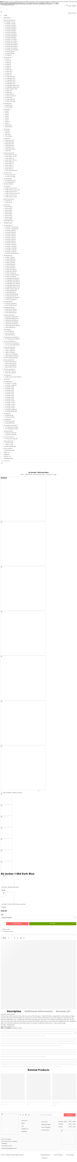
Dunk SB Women (8, 301)
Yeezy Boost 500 (9, 145)
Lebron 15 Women (10, 349)
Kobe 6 (7, 114)
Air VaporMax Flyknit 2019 (12, 87)
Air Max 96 (8, 66)
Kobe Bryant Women (9, 307)
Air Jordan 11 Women (10, 246)
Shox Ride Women (10, 335)
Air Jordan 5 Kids (9, 392)
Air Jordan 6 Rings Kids (11, 409)
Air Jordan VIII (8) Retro (11, 36)
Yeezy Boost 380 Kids (10, 434)
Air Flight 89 (8, 55)
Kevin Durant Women (9, 369)
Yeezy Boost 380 (9, 142)
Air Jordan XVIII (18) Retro (11, 50)
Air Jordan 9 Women (10, 242)
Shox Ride (7, 134)
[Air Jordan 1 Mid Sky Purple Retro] (2, 880)
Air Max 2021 (8, 71)
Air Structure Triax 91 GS (11, 295)
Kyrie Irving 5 (8, 212)
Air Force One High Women (12, 345)
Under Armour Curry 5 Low (12, 189)
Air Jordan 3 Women (10, 232)
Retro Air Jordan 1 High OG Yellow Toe (13, 1102)
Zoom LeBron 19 (9, 158)
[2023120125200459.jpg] (38, 722)
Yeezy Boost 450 (9, 143)
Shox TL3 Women (9, 333)
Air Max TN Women (10, 259)
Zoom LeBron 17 (9, 163)
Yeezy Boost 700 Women (11, 324)
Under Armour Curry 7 (11, 196)
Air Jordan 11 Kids (10, 402)
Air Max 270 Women (10, 273)
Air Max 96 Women (10, 264)
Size (2, 914)
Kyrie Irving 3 (8, 208)
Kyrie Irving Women (9, 360)
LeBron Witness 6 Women (12, 356)
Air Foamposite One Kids (10, 425)
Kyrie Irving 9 (8, 219)
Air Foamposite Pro (10, 182)
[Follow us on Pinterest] (25, 1114)
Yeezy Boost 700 (9, 147)
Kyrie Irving (7, 205)
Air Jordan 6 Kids (9, 394)
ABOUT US (6, 452)
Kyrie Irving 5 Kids (10, 450)
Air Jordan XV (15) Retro (11, 48)
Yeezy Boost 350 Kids (10, 433)
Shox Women (7, 329)
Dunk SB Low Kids (10, 421)
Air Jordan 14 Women (10, 251)
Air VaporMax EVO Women (12, 297)
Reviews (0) (63, 1011)
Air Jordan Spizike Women (12, 253)
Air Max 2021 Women (11, 271)
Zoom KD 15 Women (10, 371)
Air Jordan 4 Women (10, 234)
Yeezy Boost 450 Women (11, 320)
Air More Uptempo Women (11, 357)
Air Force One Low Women (12, 343)
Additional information (38, 1011)
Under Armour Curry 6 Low (12, 193)
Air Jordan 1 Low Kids (10, 383)
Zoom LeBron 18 (9, 161)
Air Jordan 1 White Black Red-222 (36, 1102)
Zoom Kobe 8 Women (11, 312)
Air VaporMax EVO (10, 99)
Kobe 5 (7, 112)
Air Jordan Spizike (9, 51)
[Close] (75, 1032)
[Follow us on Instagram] (28, 1114)
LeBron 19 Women (10, 352)
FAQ (23, 1126)
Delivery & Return (8, 931)
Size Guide (7, 929)
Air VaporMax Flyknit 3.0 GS (12, 287)
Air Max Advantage (10, 101)
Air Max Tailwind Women (11, 294)
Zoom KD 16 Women (10, 372)
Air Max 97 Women (10, 266)
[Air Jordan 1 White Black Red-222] (38, 1086)
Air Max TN (8, 61)
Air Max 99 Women (10, 268)
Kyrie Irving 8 (8, 217)
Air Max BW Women (10, 292)
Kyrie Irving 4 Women (10, 363)
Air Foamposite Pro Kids (11, 428)
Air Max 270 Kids (9, 417)
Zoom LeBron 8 (9, 167)
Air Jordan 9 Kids (9, 399)
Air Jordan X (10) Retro (11, 39)
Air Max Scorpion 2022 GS (12, 288)
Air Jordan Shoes (8, 225)
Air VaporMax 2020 (10, 82)
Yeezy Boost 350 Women (11, 316)
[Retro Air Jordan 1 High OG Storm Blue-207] (64, 1086)
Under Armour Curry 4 (11, 188)
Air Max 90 (8, 62)
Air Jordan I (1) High (10, 23)
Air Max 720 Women (10, 276)
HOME (5, 15)
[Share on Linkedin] (17, 938)
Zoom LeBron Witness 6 (11, 170)
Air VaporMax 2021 (10, 83)
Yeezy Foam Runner (10, 149)
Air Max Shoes (7, 57)
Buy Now (52, 923)
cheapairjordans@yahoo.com (9, 1148)
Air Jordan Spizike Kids (11, 411)
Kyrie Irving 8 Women (10, 365)
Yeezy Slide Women (10, 327)
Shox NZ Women (9, 331)
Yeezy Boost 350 (9, 140)
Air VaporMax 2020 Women (12, 281)
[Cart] (69, 13)
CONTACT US (7, 456)
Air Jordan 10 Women (10, 244)
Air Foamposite (8, 178)
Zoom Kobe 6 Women (11, 311)
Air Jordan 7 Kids (9, 395)
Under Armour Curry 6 (11, 195)
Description (14, 1011)
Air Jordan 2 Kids (9, 387)
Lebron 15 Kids (9, 442)
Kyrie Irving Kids (8, 448)
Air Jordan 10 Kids (10, 400)
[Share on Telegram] (20, 938)
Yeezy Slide (8, 150)
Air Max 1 (7, 59)
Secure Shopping (46, 1127)
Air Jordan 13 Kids (10, 406)
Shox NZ (7, 131)
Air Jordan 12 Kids (10, 404)
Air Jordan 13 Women (10, 249)
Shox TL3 (7, 132)
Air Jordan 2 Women (10, 230)
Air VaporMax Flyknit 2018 (12, 85)
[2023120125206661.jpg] (38, 588)
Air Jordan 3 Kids (9, 388)
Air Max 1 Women (10, 257)
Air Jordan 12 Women (10, 248)
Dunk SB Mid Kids (10, 423)
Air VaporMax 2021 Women (12, 283)
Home (22, 474)
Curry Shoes (7, 186)
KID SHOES (6, 379)
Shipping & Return (8, 458)
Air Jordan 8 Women (10, 241)
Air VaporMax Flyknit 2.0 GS (12, 285)
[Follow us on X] (20, 1114)
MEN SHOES (7, 18)
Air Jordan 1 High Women (11, 229)
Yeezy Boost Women (9, 315)
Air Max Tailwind (9, 94)
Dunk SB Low (8, 105)
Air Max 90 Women (10, 261)
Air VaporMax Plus (10, 76)
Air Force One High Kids (11, 438)
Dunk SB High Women (11, 305)
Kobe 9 (7, 119)
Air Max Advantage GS (11, 299)
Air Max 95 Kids (9, 415)
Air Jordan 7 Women (10, 239)
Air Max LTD (8, 90)
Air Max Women (8, 255)
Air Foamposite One (10, 180)
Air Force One (7, 173)
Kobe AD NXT (8, 126)
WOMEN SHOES (8, 223)
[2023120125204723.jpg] (38, 633)
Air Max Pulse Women (11, 290)
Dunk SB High (8, 107)
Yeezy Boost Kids (8, 431)
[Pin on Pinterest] (14, 938)
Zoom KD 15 (8, 201)
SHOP (23, 1123)
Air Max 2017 (8, 69)
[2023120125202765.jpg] (38, 678)
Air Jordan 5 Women (10, 235)
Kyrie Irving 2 (8, 206)
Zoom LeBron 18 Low (11, 160)
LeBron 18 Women (10, 350)
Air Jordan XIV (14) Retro (11, 46)
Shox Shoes (7, 129)
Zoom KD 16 (8, 202)
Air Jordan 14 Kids (10, 407)
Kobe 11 (7, 123)
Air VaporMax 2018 (10, 78)
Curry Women (7, 375)
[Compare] (73, 13)
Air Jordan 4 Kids (9, 390)
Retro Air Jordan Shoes (9, 20)
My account (45, 1121)
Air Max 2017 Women (11, 269)
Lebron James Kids (8, 441)
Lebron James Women (9, 347)
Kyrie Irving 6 (8, 213)
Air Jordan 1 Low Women (11, 227)
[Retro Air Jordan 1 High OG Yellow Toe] (13, 1086)
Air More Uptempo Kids (10, 446)
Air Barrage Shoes (8, 220)
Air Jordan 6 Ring (9, 53)
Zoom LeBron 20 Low (11, 154)
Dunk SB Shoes (8, 103)
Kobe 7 (7, 116)
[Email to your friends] (24, 938)
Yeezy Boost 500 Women (11, 322)
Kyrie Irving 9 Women (10, 367)
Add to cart (17, 923)
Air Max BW (8, 92)
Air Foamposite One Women (11, 337)
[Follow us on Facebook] (23, 1114)
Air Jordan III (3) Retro (10, 27)
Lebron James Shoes (9, 153)
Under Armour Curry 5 (11, 191)
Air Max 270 (8, 73)
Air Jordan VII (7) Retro (11, 34)
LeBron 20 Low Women (11, 354)
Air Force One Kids (8, 437)
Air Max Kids (7, 413)
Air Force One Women (9, 341)
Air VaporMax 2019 (10, 80)
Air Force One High (10, 176)
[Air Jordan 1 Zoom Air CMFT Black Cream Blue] (2, 897)
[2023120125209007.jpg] (38, 498)
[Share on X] (8, 938)
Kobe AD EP (8, 125)
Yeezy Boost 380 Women (11, 318)
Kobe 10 (7, 121)
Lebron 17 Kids (9, 444)
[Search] (75, 13)
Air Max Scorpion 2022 (11, 89)
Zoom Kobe (7, 109)
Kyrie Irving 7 (8, 215)
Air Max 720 (8, 75)
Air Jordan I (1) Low (10, 22)
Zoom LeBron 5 (9, 168)
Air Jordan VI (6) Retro (10, 32)
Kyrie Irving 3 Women (10, 361)
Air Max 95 (8, 64)
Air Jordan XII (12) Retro (11, 43)
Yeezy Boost (7, 138)
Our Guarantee (45, 1130)
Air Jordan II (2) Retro (10, 25)
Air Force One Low (10, 174)
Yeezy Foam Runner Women (12, 325)
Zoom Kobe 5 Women (11, 309)
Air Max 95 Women (10, 262)
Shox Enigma (8, 136)
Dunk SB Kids (7, 419)
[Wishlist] (71, 13)
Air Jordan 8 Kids (9, 397)
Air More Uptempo (9, 184)
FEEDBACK (6, 454)
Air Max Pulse (8, 97)
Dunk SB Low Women (11, 303)
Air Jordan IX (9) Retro (10, 37)
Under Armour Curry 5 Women (13, 377)
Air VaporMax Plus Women (12, 278)
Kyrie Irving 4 (8, 210)
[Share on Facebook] (11, 938)
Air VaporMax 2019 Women (12, 280)
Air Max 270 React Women (12, 275)
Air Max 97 (8, 68)
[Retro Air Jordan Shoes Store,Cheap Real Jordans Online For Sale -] (18, 11)
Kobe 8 (7, 118)
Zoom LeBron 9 (9, 165)
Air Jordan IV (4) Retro (10, 29)
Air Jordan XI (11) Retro (11, 41)
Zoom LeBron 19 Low (11, 156)
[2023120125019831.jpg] (38, 767)
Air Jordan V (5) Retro (10, 30)
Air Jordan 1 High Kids (11, 385)
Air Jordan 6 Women (10, 237)
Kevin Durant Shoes (9, 199)
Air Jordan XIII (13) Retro (11, 44)
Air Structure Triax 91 (10, 96)
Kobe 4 (7, 111)
